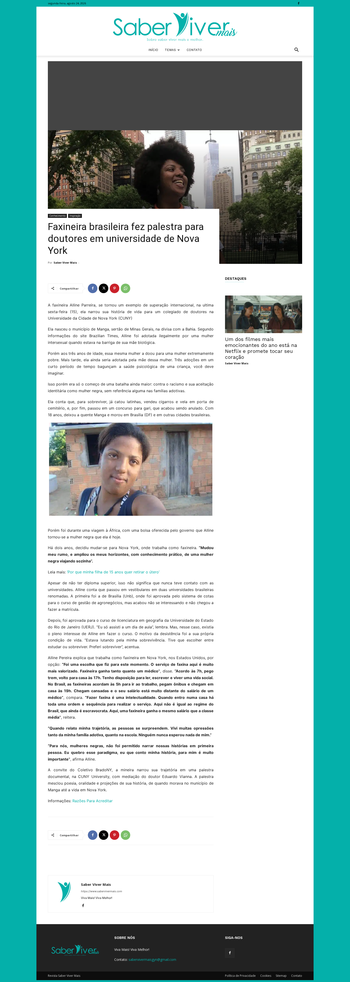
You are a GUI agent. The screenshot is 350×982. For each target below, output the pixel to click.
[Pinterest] (114, 288)
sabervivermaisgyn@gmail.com (152, 959)
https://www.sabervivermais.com (101, 891)
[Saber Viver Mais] (175, 25)
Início (153, 50)
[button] (296, 50)
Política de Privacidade (240, 976)
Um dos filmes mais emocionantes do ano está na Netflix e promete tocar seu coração (261, 348)
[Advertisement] (175, 94)
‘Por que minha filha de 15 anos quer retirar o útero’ (113, 572)
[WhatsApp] (125, 288)
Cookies (265, 976)
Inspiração (75, 215)
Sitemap (281, 976)
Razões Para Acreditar (92, 800)
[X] (103, 288)
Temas (170, 50)
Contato (194, 50)
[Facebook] (298, 3)
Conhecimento (57, 215)
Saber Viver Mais (65, 262)
